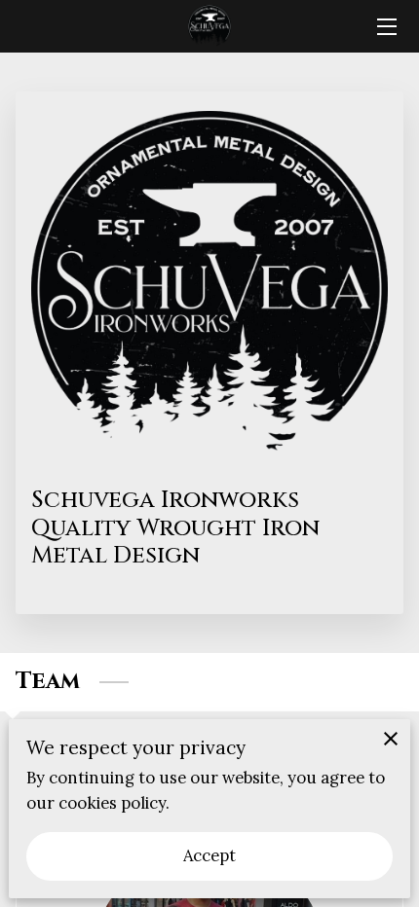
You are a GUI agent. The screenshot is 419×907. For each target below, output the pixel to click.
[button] (111, 853)
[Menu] (385, 27)
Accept (210, 855)
